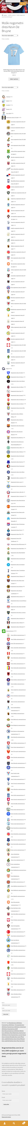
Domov (5, 15)
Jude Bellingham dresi (10, 1039)
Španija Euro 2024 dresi (13, 1027)
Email (3, 1008)
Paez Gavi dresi (21, 1041)
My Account (4, 1123)
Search (14, 1123)
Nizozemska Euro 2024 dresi (12, 1031)
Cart (22, 1122)
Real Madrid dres (14, 1033)
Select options (14, 79)
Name (3, 1002)
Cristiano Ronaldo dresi (11, 1037)
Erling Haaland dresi (12, 1035)
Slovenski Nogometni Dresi (7, 6)
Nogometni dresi (6, 1117)
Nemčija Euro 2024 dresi (15, 1023)
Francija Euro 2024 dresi (8, 1025)
